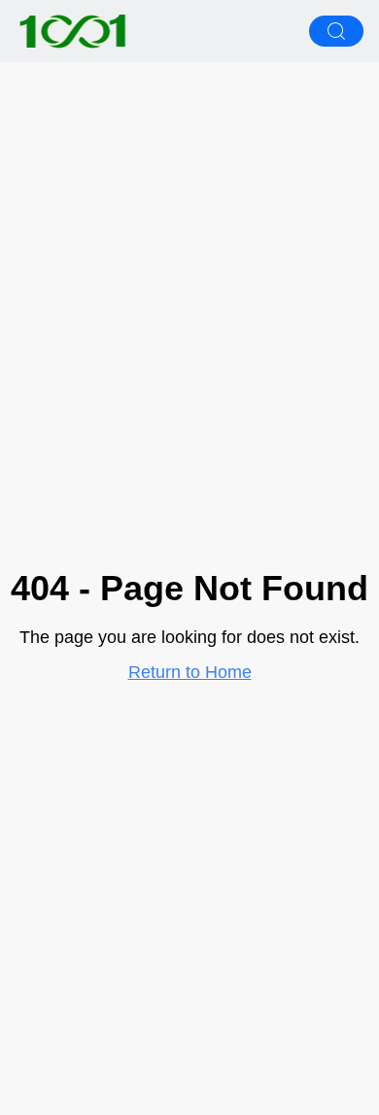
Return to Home (190, 672)
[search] (336, 31)
